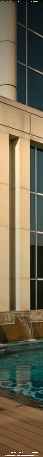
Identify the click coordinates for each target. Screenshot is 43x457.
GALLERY (36, 452)
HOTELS (10, 1)
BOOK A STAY (35, 1)
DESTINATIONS (6, 1)
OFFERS (16, 1)
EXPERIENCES (13, 1)
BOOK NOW (36, 455)
